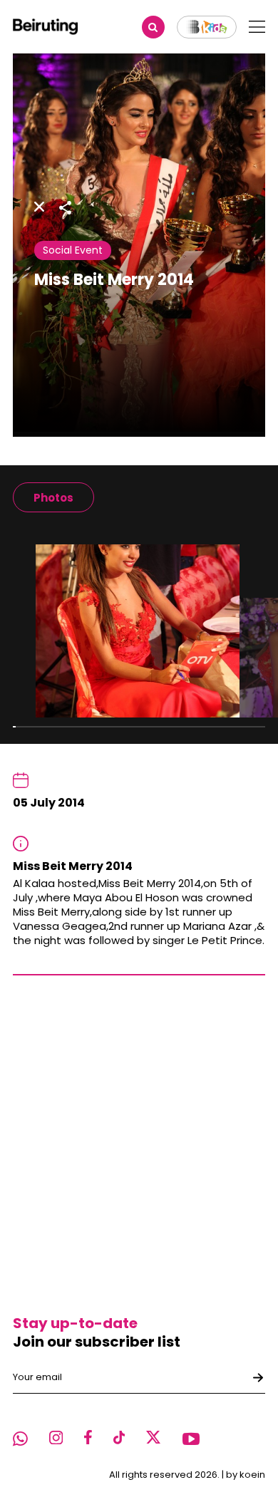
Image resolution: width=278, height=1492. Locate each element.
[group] (53, 497)
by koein (245, 1474)
